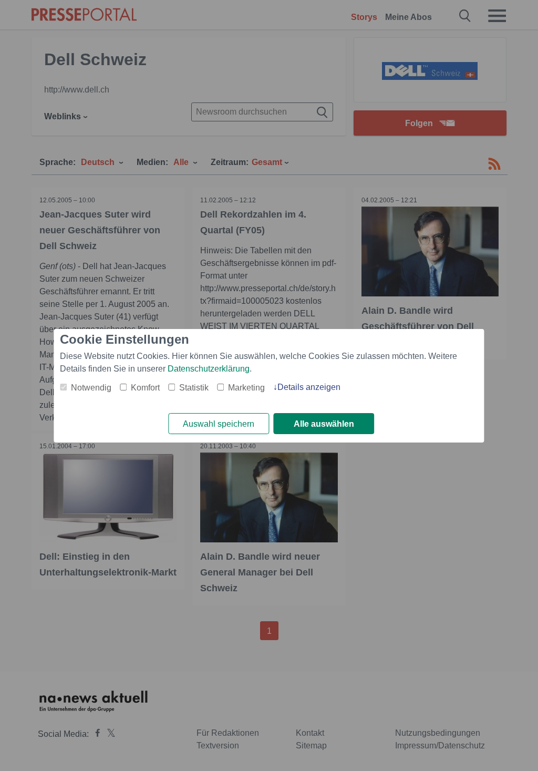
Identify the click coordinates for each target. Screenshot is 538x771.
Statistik (194, 387)
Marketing (246, 387)
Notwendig (91, 387)
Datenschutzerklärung (209, 368)
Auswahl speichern (218, 423)
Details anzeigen (308, 387)
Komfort (145, 387)
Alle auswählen (324, 423)
